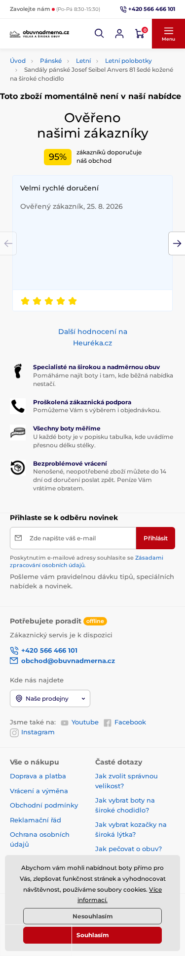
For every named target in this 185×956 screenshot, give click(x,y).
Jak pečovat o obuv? (128, 849)
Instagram (38, 732)
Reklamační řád (35, 820)
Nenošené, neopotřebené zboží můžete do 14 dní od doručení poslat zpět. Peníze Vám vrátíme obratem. (99, 480)
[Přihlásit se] (119, 33)
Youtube (85, 722)
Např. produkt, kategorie (73, 60)
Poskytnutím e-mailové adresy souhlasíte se (86, 561)
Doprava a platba (38, 776)
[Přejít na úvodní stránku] (39, 33)
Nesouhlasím (93, 916)
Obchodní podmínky (44, 805)
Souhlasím (92, 935)
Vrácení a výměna (39, 791)
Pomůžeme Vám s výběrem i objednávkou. (97, 410)
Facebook (130, 722)
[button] (100, 33)
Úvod (18, 60)
